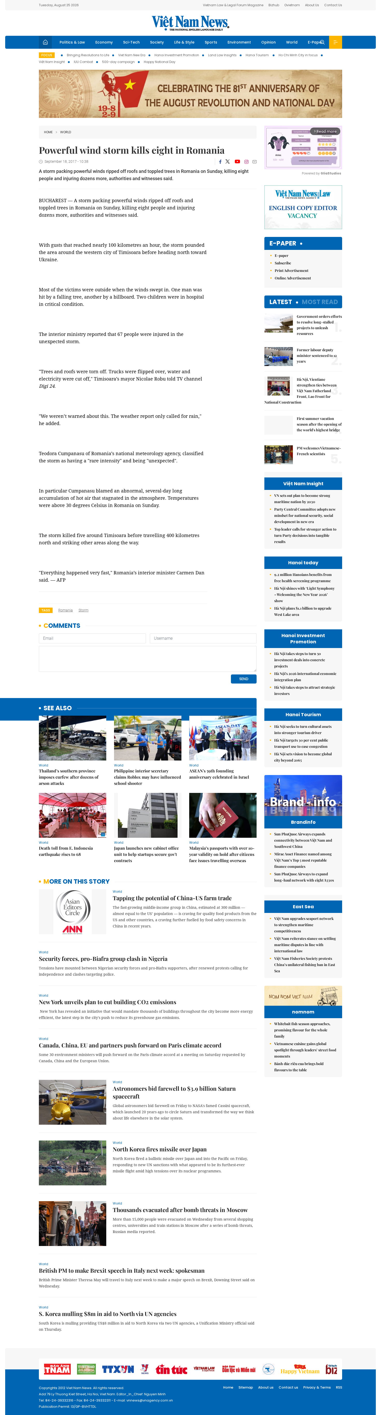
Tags (45, 610)
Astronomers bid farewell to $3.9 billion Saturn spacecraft (174, 1092)
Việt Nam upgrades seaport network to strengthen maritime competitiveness (304, 924)
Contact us (288, 1387)
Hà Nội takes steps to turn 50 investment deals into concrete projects (299, 659)
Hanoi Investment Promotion (176, 55)
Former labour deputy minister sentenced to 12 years (317, 355)
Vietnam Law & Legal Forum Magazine (233, 5)
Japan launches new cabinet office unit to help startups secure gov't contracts (146, 854)
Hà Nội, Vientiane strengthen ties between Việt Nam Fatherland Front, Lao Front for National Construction (300, 391)
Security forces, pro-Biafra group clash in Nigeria (103, 958)
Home (48, 132)
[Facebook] (220, 161)
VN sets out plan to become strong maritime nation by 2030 (302, 498)
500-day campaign (118, 62)
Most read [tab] (320, 302)
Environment (239, 42)
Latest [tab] (281, 302)
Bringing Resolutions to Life (88, 55)
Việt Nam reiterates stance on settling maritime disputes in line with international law (305, 944)
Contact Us (333, 5)
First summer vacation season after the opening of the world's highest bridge (319, 424)
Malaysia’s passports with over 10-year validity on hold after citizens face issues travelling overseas (222, 854)
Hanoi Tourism (258, 55)
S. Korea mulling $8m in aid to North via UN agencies (108, 1314)
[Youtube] (237, 162)
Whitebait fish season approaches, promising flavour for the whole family (302, 1030)
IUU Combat (83, 62)
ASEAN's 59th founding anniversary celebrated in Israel (219, 774)
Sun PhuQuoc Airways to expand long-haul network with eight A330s (304, 877)
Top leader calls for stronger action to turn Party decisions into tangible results (305, 535)
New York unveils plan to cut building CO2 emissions (107, 1002)
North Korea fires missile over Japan (160, 1149)
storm (83, 610)
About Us (312, 5)
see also (58, 708)
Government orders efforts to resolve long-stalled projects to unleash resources (319, 325)
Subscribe (283, 263)
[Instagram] (246, 162)
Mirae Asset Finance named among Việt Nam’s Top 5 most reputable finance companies (303, 860)
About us (265, 1387)
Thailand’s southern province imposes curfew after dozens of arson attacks (68, 777)
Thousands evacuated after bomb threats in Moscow (180, 1210)
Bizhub (274, 5)
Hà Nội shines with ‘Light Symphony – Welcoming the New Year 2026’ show (304, 594)
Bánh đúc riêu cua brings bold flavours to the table (298, 1066)
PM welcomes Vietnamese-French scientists (319, 451)
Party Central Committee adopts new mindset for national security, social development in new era (305, 515)
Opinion (268, 42)
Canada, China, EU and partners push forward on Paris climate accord (130, 1045)
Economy (104, 42)
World (292, 42)
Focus (46, 55)
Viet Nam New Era (131, 55)
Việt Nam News (190, 23)
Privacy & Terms (317, 1387)
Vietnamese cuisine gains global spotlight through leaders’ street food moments (305, 1050)
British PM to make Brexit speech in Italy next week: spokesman (122, 1270)
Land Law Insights (222, 55)
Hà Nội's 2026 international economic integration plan (305, 676)
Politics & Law (72, 42)
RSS (339, 1387)
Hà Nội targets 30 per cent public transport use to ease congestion (301, 743)
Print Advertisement (291, 270)
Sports (211, 42)
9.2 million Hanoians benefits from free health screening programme (303, 577)
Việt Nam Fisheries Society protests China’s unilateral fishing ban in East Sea (304, 964)
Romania (65, 610)
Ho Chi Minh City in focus (298, 55)
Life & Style (184, 42)
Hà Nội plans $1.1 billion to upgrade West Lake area (302, 611)
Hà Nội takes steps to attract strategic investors (304, 690)
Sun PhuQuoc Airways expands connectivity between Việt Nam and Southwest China (303, 840)
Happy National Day (159, 62)
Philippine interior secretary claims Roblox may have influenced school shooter (147, 777)
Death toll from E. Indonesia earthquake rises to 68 (66, 851)
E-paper (283, 243)
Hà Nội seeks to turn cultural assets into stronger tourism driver (302, 729)
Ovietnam (292, 5)
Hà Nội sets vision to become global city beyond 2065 (303, 757)
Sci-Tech (131, 42)
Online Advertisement (293, 278)
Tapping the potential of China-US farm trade (172, 898)
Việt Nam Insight (52, 62)
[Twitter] (227, 161)
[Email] (254, 161)
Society (157, 42)
